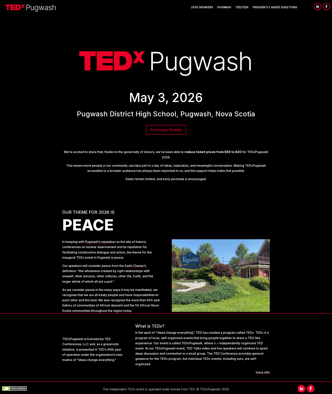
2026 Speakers (202, 7)
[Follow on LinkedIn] (317, 6)
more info (263, 372)
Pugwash (224, 7)
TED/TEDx (241, 7)
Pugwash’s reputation (100, 242)
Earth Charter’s (135, 266)
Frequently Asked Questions (275, 7)
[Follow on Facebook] (326, 6)
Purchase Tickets (166, 129)
